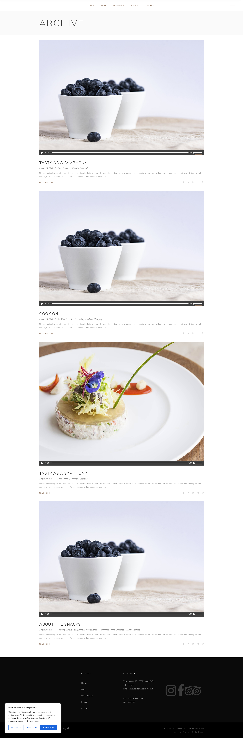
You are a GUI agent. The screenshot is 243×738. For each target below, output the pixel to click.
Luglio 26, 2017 (46, 630)
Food (59, 168)
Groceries (120, 630)
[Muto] (193, 152)
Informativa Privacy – (181, 732)
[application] (121, 152)
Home (84, 683)
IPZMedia (200, 728)
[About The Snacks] (121, 559)
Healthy (75, 168)
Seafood (83, 168)
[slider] (198, 152)
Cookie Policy (197, 732)
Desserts (105, 630)
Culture (69, 630)
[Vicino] (59, 704)
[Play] (42, 152)
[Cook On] (121, 248)
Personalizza (16, 728)
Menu (83, 689)
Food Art (69, 319)
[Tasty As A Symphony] (121, 97)
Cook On (48, 313)
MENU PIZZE (87, 696)
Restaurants (91, 630)
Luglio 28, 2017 (46, 168)
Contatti (84, 708)
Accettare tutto (49, 728)
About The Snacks (60, 624)
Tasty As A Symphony (63, 162)
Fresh (65, 168)
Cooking (61, 319)
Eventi (84, 702)
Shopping (98, 319)
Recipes (81, 630)
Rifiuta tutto (32, 728)
